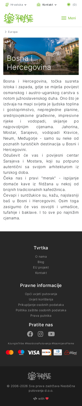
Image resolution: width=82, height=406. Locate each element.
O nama (41, 256)
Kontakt (41, 273)
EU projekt (41, 267)
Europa (12, 31)
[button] (15, 5)
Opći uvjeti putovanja (41, 294)
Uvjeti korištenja (41, 299)
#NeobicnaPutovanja (38, 343)
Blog (41, 262)
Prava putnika (40, 315)
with (41, 398)
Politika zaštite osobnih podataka (41, 310)
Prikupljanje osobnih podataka (41, 305)
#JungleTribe (16, 343)
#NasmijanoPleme (63, 343)
